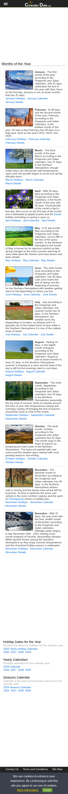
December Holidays (16, 548)
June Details (50, 294)
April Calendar (31, 220)
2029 (28, 652)
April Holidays (13, 220)
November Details (15, 505)
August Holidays (14, 371)
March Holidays (14, 179)
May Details (48, 260)
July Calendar (30, 334)
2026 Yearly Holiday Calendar (20, 648)
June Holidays (13, 294)
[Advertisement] (34, 34)
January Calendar (37, 98)
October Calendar (37, 458)
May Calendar (31, 260)
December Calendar (41, 548)
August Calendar (35, 371)
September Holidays (17, 415)
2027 (14, 652)
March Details (13, 183)
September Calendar (43, 415)
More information (28, 790)
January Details (14, 102)
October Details (14, 462)
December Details (15, 552)
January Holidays (15, 98)
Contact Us (12, 769)
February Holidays (15, 139)
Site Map (57, 769)
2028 (21, 652)
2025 (6, 652)
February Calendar (39, 139)
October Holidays (15, 458)
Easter (57, 214)
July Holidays (12, 334)
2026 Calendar (11, 666)
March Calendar (34, 179)
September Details (16, 418)
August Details (13, 375)
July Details (47, 334)
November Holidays (16, 502)
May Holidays (13, 260)
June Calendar (32, 294)
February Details (14, 142)
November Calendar (41, 502)
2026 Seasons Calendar (17, 687)
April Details (48, 220)
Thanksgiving (16, 498)
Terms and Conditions (35, 769)
